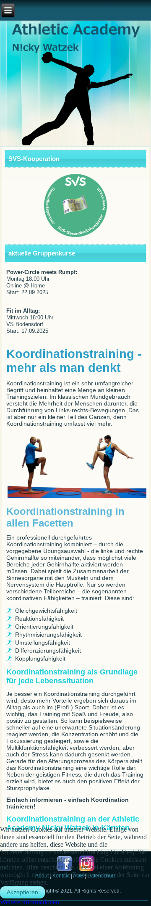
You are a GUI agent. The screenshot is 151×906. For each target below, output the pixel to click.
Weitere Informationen (29, 902)
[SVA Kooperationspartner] (75, 205)
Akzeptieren (22, 892)
